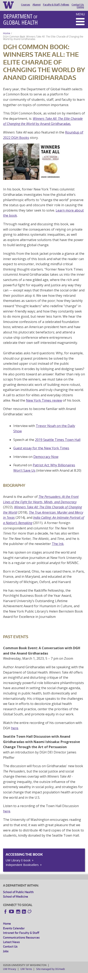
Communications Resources (21, 937)
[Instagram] (18, 911)
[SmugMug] (30, 911)
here (14, 728)
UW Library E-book (18, 860)
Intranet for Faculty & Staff (21, 932)
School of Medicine (15, 896)
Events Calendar (14, 928)
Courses (25, 4)
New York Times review (44, 400)
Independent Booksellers (22, 865)
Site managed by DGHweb (50, 969)
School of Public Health (18, 892)
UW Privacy (9, 969)
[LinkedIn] (23, 911)
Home (6, 33)
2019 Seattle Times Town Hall (57, 439)
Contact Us (78, 4)
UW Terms (26, 969)
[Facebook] (5, 911)
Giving (80, 7)
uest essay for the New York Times (42, 448)
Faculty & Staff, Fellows (56, 4)
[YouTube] (12, 911)
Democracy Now (45, 456)
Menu (80, 14)
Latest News (11, 942)
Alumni (37, 4)
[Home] (20, 19)
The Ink (58, 543)
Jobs (6, 951)
